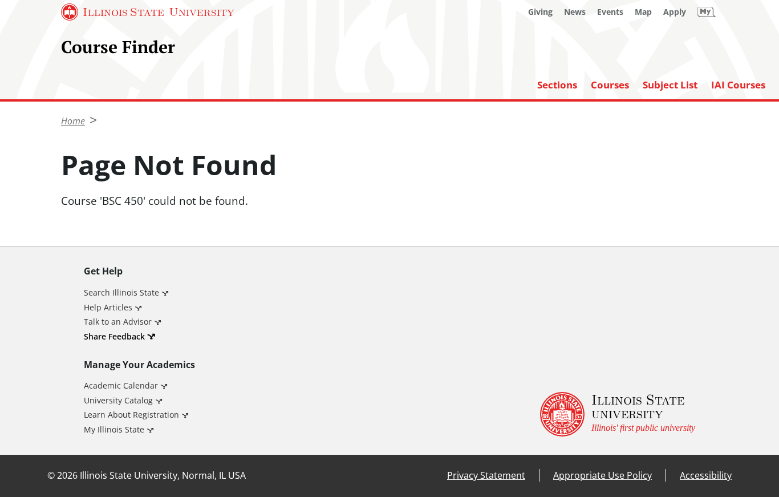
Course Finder (118, 46)
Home (73, 121)
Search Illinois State (121, 292)
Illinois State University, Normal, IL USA (163, 475)
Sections (557, 85)
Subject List (670, 85)
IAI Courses (738, 85)
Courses (610, 85)
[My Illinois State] (706, 12)
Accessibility (706, 475)
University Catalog (118, 400)
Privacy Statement (486, 475)
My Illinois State (114, 429)
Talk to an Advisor (118, 321)
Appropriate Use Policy (602, 475)
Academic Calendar (121, 385)
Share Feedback (114, 336)
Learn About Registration (131, 414)
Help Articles (108, 307)
